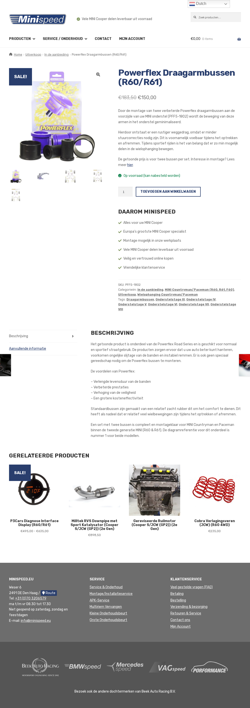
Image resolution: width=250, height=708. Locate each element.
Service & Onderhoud (106, 587)
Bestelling (178, 600)
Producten (20, 39)
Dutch (200, 3)
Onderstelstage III (170, 299)
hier (130, 165)
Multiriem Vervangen (106, 607)
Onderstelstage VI (162, 304)
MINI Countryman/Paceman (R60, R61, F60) (199, 289)
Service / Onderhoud (63, 39)
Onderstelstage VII (194, 304)
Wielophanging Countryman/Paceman (167, 294)
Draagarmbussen (140, 299)
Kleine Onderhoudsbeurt (108, 613)
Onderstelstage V (132, 304)
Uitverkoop (33, 54)
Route (50, 593)
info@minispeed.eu (36, 621)
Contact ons (180, 620)
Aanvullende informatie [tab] (27, 349)
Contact (103, 39)
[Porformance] (209, 667)
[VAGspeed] (167, 667)
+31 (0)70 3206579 (30, 598)
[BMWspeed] (83, 667)
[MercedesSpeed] (125, 667)
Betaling (177, 594)
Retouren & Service (185, 613)
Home (18, 54)
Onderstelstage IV (201, 299)
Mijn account (132, 39)
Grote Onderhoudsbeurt (108, 620)
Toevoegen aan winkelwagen (168, 192)
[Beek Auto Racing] (40, 667)
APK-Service (99, 600)
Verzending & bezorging (189, 607)
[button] (98, 74)
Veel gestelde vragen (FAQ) (191, 587)
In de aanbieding (56, 54)
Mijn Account (180, 626)
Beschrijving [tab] (18, 336)
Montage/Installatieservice (111, 594)
